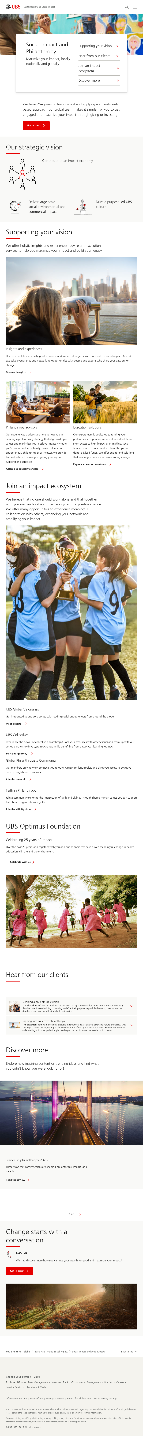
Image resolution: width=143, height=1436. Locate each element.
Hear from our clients (94, 56)
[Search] (127, 7)
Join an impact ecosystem (89, 68)
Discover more (89, 80)
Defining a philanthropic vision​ (40, 1001)
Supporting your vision (95, 46)
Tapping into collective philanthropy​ (43, 1021)
